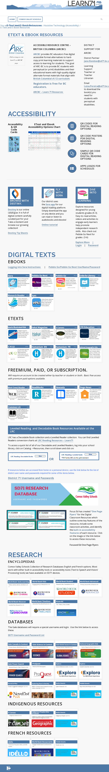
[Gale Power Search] (19, 669)
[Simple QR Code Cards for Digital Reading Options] (72, 153)
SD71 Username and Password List (26, 635)
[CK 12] (19, 353)
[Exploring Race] (42, 689)
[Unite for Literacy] (90, 281)
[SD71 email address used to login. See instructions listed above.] (19, 281)
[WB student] (66, 587)
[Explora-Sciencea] (66, 669)
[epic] (42, 301)
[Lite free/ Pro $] (90, 393)
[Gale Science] (42, 650)
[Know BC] (66, 607)
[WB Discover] (19, 607)
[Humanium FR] (66, 353)
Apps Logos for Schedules (90, 167)
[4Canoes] (66, 333)
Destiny (12, 209)
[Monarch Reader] (19, 301)
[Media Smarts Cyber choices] (66, 689)
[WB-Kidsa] (42, 587)
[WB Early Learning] (19, 587)
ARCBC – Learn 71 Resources (48, 92)
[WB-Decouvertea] (42, 748)
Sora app (50, 204)
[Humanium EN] (42, 353)
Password (93, 245)
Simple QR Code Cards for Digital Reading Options (90, 154)
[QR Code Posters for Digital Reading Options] (72, 138)
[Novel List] (19, 689)
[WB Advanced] (90, 587)
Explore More (83, 242)
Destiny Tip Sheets (18, 232)
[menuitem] (12, 19)
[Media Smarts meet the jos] (90, 689)
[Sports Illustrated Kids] (19, 333)
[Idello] (19, 748)
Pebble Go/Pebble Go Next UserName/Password (74, 267)
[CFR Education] (90, 333)
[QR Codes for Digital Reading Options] (72, 126)
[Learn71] (54, 8)
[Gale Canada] (19, 650)
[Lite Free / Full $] (19, 393)
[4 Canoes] (19, 718)
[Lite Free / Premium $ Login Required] (66, 393)
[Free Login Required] (42, 393)
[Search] (100, 19)
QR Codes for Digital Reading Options (90, 126)
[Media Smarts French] (66, 748)
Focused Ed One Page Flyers (84, 544)
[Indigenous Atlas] (42, 718)
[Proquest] (42, 669)
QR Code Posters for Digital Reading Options (91, 139)
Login (79, 245)
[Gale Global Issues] (66, 650)
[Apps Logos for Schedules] (72, 168)
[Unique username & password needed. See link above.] (42, 281)
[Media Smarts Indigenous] (66, 718)
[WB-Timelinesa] (42, 607)
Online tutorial (50, 224)
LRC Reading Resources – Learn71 (55, 440)
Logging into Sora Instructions (24, 267)
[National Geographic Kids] (90, 353)
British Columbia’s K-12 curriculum (51, 78)
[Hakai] (42, 333)
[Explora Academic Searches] (90, 669)
